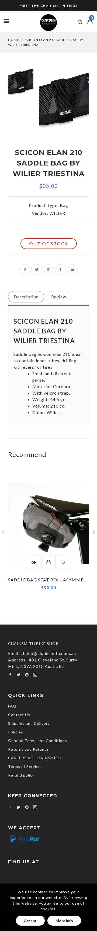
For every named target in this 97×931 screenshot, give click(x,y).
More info (64, 920)
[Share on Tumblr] (60, 269)
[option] (64, 101)
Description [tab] (26, 296)
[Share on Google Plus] (48, 269)
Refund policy (21, 775)
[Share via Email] (72, 269)
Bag (64, 205)
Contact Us (19, 714)
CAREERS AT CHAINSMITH (34, 758)
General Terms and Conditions (37, 740)
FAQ (12, 706)
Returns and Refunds (28, 749)
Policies (15, 732)
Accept (30, 920)
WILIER (57, 213)
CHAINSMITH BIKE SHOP (33, 643)
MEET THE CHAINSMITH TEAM (49, 6)
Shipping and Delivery (29, 723)
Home (13, 40)
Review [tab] (58, 296)
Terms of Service (24, 766)
